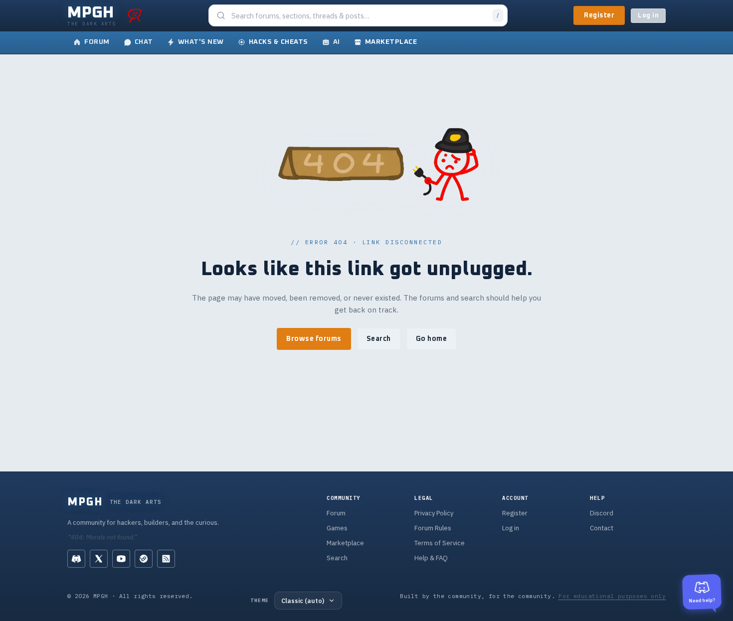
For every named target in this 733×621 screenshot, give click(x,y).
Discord (601, 513)
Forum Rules (432, 528)
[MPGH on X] (99, 559)
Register (599, 15)
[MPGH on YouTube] (121, 559)
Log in (648, 15)
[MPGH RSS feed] (166, 559)
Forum (336, 513)
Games (337, 528)
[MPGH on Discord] (76, 559)
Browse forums (314, 338)
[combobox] (359, 15)
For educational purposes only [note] (612, 596)
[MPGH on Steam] (144, 559)
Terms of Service (439, 543)
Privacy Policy (433, 513)
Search (378, 338)
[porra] (134, 15)
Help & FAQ (431, 558)
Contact (601, 528)
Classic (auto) (302, 601)
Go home (431, 338)
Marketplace (345, 543)
